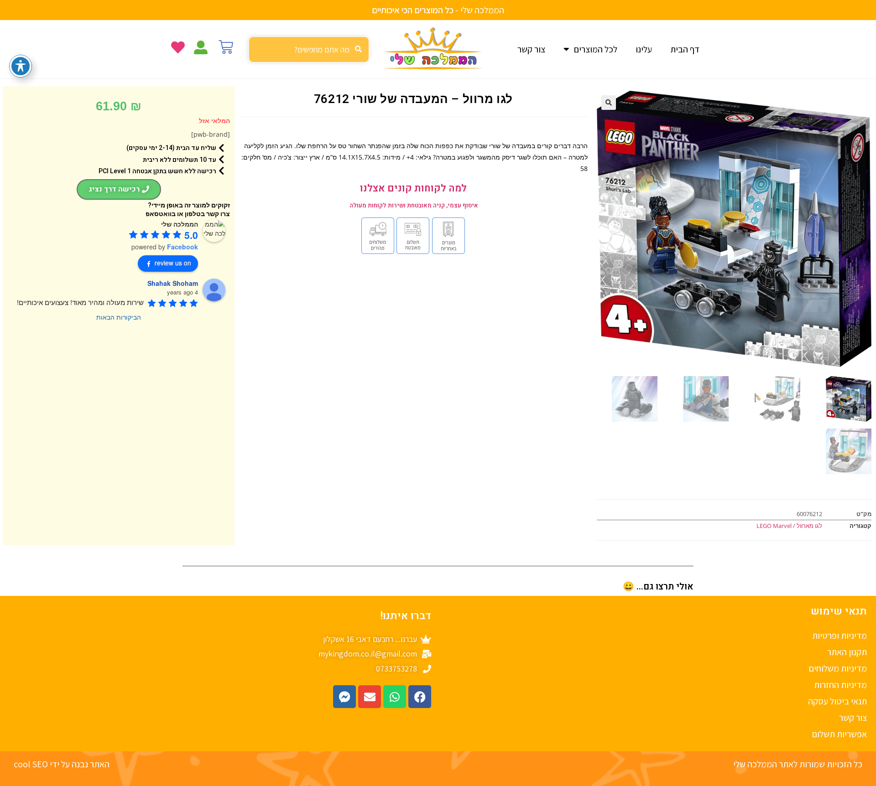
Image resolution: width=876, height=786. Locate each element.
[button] (608, 102)
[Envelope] (369, 696)
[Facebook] (419, 696)
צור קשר (531, 49)
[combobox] (309, 49)
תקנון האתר (847, 652)
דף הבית (684, 49)
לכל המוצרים (595, 49)
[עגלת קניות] (226, 47)
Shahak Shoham (172, 283)
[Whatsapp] (394, 696)
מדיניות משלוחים (838, 668)
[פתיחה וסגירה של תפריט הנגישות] (20, 66)
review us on (173, 262)
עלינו (644, 49)
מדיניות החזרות (840, 685)
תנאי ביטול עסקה (837, 701)
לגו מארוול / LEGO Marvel (789, 526)
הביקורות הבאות (118, 316)
